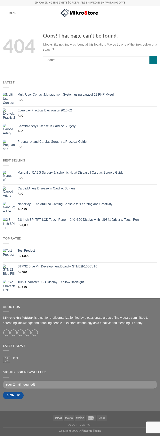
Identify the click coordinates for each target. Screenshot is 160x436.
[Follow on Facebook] (6, 332)
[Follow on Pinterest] (34, 332)
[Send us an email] (27, 332)
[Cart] (155, 13)
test (15, 358)
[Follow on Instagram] (13, 332)
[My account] (148, 13)
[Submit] (153, 60)
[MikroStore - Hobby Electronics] (80, 13)
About (72, 424)
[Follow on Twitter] (20, 332)
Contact (86, 424)
